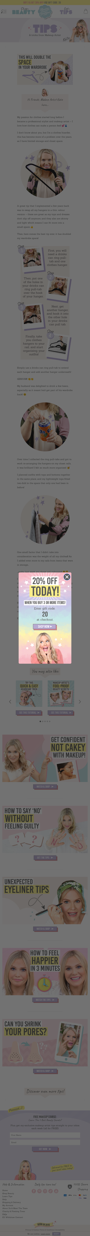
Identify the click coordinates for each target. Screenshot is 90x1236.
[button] (45, 627)
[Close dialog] (67, 577)
